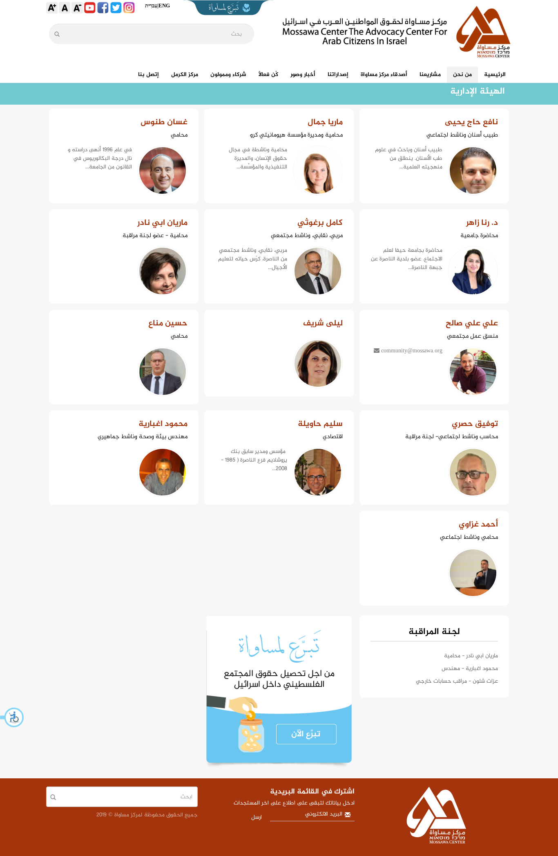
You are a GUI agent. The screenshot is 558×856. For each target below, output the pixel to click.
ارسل (256, 817)
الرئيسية (495, 74)
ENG (164, 5)
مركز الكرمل (184, 74)
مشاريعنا (430, 74)
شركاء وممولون (228, 74)
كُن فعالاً (268, 74)
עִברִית (151, 5)
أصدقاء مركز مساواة (384, 74)
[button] (12, 717)
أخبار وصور (302, 74)
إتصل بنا (148, 74)
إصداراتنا (338, 74)
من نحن (462, 74)
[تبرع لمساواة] (279, 692)
